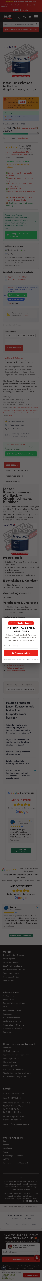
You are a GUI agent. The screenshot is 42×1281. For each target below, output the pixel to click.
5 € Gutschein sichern (21, 653)
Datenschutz (34, 660)
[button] (4, 1277)
